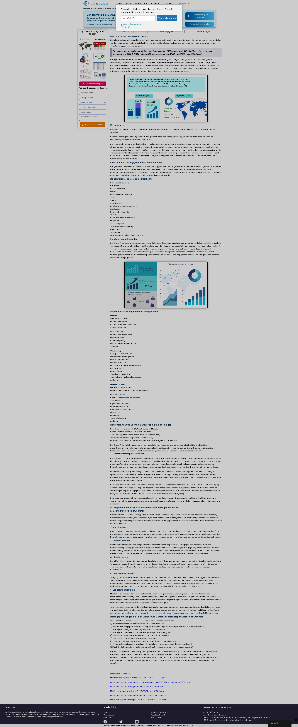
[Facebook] (111, 723)
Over (128, 3)
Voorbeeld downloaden (94, 124)
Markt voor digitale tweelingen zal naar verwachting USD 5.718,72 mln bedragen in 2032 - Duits (150, 682)
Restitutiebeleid (158, 715)
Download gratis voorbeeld (202, 16)
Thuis (119, 3)
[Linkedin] (143, 723)
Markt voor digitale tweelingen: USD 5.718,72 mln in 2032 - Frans (137, 691)
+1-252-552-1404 (210, 712)
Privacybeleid (156, 717)
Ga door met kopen (94, 83)
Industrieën (141, 3)
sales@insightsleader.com (214, 715)
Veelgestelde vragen (160, 712)
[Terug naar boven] (296, 721)
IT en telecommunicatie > (102, 8)
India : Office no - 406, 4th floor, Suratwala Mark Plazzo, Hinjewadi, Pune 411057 (237, 717)
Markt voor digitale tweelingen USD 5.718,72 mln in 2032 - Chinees (138, 699)
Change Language (167, 18)
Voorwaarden (109, 715)
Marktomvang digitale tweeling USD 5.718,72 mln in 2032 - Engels (137, 678)
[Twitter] (127, 723)
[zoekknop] (212, 3)
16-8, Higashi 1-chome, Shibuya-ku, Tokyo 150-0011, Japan (228, 720)
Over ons (107, 717)
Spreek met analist (201, 24)
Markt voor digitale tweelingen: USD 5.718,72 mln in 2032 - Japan (137, 686)
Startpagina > (88, 8)
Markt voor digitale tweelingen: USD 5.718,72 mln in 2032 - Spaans (138, 695)
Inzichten (155, 3)
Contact (168, 3)
